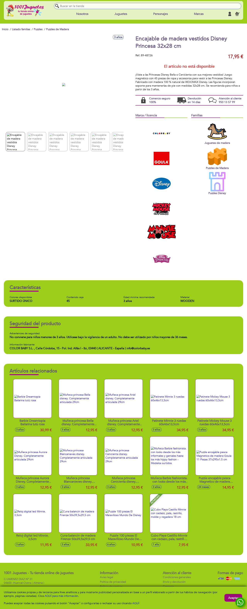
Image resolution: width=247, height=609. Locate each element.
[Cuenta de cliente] (229, 14)
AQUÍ (135, 603)
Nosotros (82, 14)
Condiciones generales (177, 577)
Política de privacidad (113, 582)
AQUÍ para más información (61, 596)
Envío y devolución (174, 582)
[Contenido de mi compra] (237, 14)
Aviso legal (106, 577)
